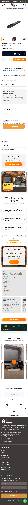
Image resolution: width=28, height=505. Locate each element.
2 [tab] (10, 399)
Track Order (4, 455)
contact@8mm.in (7, 439)
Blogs (2, 453)
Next (25, 394)
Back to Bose (14, 319)
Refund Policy (5, 465)
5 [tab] (17, 399)
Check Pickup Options (14, 164)
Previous (2, 394)
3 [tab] (12, 399)
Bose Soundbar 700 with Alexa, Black (15, 8)
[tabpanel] (14, 394)
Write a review (14, 126)
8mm (11, 500)
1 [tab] (8, 399)
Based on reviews (6, 294)
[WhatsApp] (25, 501)
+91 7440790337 (6, 441)
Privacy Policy (5, 462)
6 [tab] (20, 399)
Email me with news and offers (10, 491)
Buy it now (14, 64)
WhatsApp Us (14, 242)
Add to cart (19, 60)
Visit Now (14, 262)
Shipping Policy (5, 469)
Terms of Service (6, 467)
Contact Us (4, 460)
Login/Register (5, 457)
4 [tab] (15, 399)
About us (3, 450)
